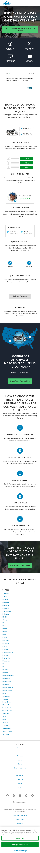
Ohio (4, 693)
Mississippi (6, 661)
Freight (20, 760)
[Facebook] (7, 795)
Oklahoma (6, 696)
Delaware (5, 614)
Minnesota (6, 658)
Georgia (5, 620)
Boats (20, 764)
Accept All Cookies (20, 844)
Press (20, 783)
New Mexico (6, 681)
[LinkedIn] (32, 795)
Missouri (5, 664)
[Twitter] (20, 795)
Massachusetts (7, 652)
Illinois (4, 629)
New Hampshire (7, 675)
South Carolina (7, 708)
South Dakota (7, 711)
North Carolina (7, 687)
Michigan (5, 655)
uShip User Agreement (20, 815)
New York (5, 684)
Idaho (4, 626)
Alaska (4, 596)
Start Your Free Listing (20, 381)
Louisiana (5, 643)
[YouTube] (26, 795)
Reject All (20, 838)
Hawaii (4, 623)
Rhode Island (6, 705)
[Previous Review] (7, 93)
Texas (4, 716)
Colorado (5, 608)
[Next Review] (33, 93)
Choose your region (19, 802)
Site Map (20, 823)
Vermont (5, 722)
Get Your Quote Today (20, 565)
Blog (20, 787)
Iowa (4, 634)
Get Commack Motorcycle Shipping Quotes (20, 29)
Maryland (5, 649)
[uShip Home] (7, 3)
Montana (5, 667)
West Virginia (7, 731)
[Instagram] (13, 795)
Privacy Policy (20, 819)
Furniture (20, 756)
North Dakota (7, 690)
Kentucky (5, 640)
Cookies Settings (20, 851)
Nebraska (5, 670)
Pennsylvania (6, 702)
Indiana (4, 631)
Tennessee (5, 714)
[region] (20, 840)
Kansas (4, 637)
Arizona (5, 599)
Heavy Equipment (20, 768)
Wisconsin (5, 734)
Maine (4, 646)
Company (20, 775)
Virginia (5, 725)
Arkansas (5, 602)
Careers (20, 779)
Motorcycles (20, 752)
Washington (6, 728)
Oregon (5, 699)
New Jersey (6, 678)
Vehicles (20, 748)
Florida (4, 617)
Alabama (5, 593)
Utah (4, 719)
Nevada (5, 672)
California (5, 605)
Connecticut (6, 611)
